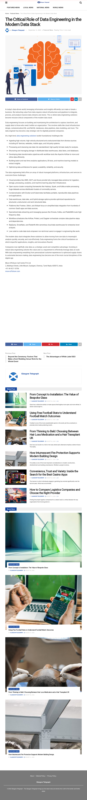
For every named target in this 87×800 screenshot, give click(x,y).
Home (7, 13)
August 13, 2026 (51, 496)
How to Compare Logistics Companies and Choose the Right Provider (55, 491)
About (32, 776)
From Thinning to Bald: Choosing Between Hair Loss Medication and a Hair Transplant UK (55, 434)
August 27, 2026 (51, 419)
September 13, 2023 (34, 30)
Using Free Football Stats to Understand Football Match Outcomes (53, 414)
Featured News (13, 7)
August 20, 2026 (51, 478)
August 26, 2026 (51, 441)
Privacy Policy (51, 776)
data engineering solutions (26, 136)
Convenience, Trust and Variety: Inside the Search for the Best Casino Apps (54, 472)
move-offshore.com (12, 271)
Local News (28, 7)
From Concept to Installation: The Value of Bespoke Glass (54, 396)
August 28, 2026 (51, 401)
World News (58, 7)
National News (43, 7)
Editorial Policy (40, 776)
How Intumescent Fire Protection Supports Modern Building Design (55, 454)
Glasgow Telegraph (18, 30)
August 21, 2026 (51, 459)
